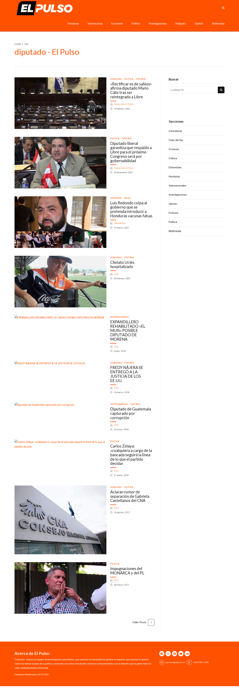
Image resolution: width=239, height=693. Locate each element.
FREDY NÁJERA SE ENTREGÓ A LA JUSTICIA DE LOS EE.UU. (126, 374)
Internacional (95, 23)
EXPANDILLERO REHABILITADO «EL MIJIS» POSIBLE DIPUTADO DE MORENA (127, 330)
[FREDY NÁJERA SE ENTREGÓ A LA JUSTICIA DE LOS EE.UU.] (60, 363)
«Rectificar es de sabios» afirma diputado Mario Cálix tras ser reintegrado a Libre (131, 90)
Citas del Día (176, 140)
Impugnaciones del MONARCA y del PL (127, 570)
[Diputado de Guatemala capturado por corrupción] (60, 405)
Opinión (199, 23)
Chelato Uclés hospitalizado (122, 264)
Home (18, 44)
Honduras (73, 23)
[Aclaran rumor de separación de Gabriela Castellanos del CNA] (60, 520)
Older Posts (139, 622)
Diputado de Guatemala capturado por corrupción (130, 413)
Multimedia (218, 23)
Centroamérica (119, 404)
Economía (117, 23)
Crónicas (174, 149)
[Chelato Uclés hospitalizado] (60, 281)
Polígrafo (180, 23)
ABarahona (119, 223)
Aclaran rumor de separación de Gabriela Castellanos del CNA (129, 496)
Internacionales (119, 317)
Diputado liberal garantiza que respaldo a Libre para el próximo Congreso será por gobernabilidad (131, 152)
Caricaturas (175, 131)
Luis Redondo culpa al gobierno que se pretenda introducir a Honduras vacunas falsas (131, 209)
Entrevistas (175, 167)
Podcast (173, 212)
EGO (116, 274)
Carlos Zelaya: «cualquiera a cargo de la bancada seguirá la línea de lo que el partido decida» (131, 455)
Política (136, 23)
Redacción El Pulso (123, 104)
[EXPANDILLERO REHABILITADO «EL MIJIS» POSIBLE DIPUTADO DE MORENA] (60, 317)
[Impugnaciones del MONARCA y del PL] (60, 588)
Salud (127, 198)
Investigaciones (158, 23)
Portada (140, 79)
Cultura (173, 158)
